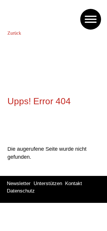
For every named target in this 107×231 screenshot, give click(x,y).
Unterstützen (48, 183)
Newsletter (19, 183)
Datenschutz (21, 191)
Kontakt (73, 183)
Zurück (14, 33)
